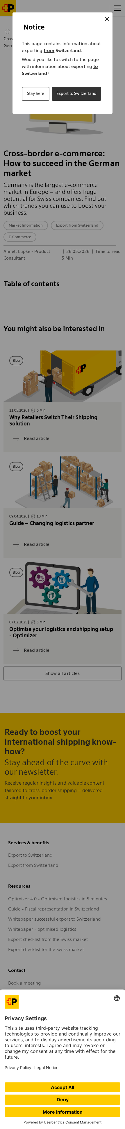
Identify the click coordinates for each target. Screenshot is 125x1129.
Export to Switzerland (76, 93)
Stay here (35, 93)
